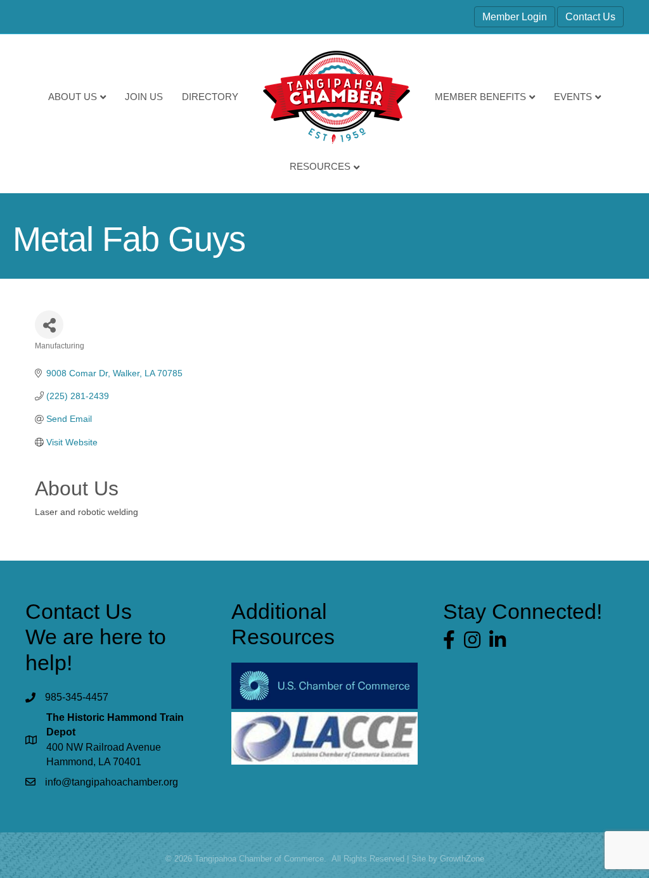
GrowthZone (462, 858)
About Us (72, 96)
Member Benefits (480, 96)
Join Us (144, 96)
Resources (320, 166)
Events (573, 96)
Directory (210, 96)
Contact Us (590, 16)
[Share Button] (49, 324)
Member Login (514, 16)
